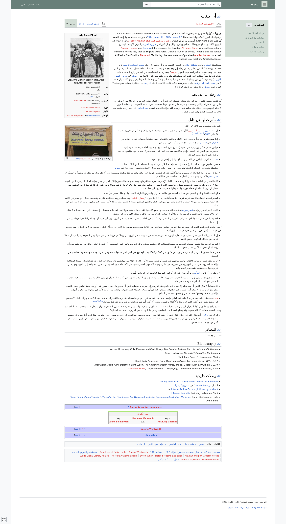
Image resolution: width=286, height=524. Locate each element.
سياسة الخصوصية (259, 507)
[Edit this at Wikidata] (128, 407)
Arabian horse (80, 101)
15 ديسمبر (158, 37)
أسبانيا (117, 168)
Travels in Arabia (181, 393)
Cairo (91, 97)
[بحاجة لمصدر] (198, 133)
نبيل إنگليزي (143, 414)
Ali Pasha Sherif (190, 48)
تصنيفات (216, 452)
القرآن (197, 272)
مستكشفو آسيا (165, 459)
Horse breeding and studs (168, 455)
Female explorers (190, 459)
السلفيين (192, 130)
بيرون (174, 72)
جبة (216, 159)
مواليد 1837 (170, 452)
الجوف (135, 75)
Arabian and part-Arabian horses (202, 455)
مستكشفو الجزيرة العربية (84, 452)
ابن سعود (203, 130)
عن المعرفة (245, 507)
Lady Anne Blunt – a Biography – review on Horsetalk (190, 381)
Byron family (146, 455)
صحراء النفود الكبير (157, 444)
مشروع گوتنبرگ (182, 385)
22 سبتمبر (177, 37)
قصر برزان (187, 210)
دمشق (207, 86)
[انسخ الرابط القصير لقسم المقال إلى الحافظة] (219, 95)
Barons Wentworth (151, 429)
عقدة (215, 298)
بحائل (77, 158)
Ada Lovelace (93, 115)
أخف (249, 25)
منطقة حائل (191, 65)
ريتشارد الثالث (138, 198)
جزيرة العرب (149, 44)
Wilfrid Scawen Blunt (90, 108)
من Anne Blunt (204, 385)
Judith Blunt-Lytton (91, 111)
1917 (149, 37)
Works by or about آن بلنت (204, 389)
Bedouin (147, 48)
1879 (207, 134)
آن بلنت (141, 444)
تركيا (206, 315)
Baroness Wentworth (143, 418)
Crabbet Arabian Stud (139, 40)
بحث (147, 4)
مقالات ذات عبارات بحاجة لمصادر (195, 452)
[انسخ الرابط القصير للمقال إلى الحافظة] (219, 17)
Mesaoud (145, 55)
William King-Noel (75, 115)
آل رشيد (147, 83)
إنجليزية (207, 65)
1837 (168, 37)
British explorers (210, 459)
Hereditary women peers (124, 455)
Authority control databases (146, 407)
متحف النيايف (85, 158)
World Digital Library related (94, 455)
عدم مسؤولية (232, 507)
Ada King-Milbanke (167, 421)
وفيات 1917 (156, 452)
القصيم (203, 142)
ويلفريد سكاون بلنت (161, 40)
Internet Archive (179, 389)
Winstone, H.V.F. (136, 368)
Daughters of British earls (112, 452)
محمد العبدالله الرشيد (133, 65)
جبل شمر (213, 176)
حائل (176, 459)
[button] (264, 4)
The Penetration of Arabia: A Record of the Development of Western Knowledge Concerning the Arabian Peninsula (131, 397)
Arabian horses (129, 48)
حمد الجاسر (142, 108)
